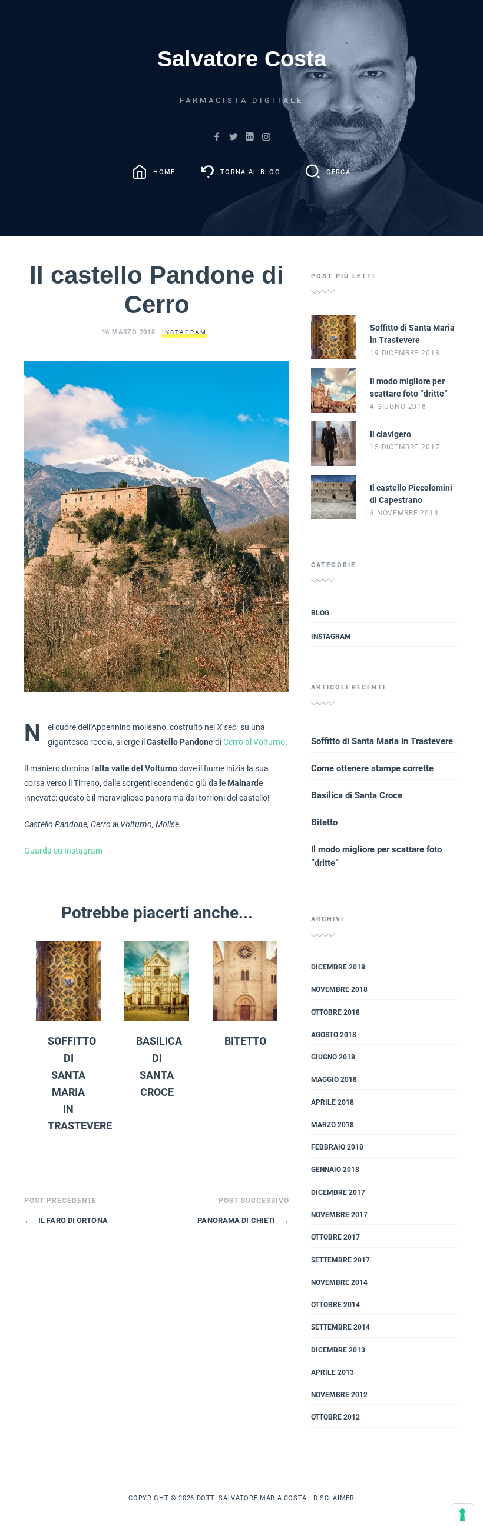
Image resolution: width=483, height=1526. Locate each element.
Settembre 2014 (340, 1327)
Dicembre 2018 (338, 967)
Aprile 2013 (332, 1372)
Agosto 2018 (333, 1035)
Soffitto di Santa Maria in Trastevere (382, 741)
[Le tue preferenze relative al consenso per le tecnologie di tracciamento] (462, 1515)
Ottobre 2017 (335, 1237)
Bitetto (245, 1041)
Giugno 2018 (333, 1057)
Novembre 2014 (339, 1282)
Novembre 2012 (339, 1395)
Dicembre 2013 (338, 1350)
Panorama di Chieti (243, 1220)
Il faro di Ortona (66, 1220)
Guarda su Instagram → (68, 850)
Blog (320, 613)
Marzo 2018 (332, 1125)
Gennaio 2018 (335, 1169)
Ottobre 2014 (335, 1305)
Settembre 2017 (340, 1260)
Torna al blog (250, 171)
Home (164, 171)
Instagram (184, 332)
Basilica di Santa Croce (356, 795)
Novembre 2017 (339, 1215)
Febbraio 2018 (337, 1147)
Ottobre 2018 (335, 1012)
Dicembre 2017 (338, 1192)
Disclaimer (334, 1498)
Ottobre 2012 (335, 1417)
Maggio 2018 (334, 1079)
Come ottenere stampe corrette (372, 768)
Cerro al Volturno (254, 742)
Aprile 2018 (332, 1102)
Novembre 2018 (339, 989)
